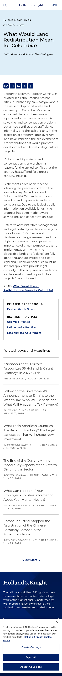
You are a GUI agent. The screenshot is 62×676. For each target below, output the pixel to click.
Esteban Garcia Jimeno (21, 309)
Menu (55, 5)
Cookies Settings (31, 647)
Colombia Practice (18, 321)
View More (30, 560)
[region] (31, 646)
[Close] (57, 622)
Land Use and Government (24, 332)
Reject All (31, 657)
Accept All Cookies (30, 666)
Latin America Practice (21, 327)
